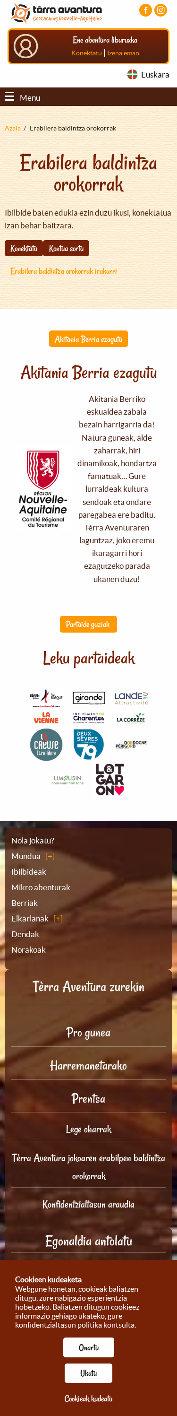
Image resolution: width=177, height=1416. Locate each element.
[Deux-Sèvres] (88, 755)
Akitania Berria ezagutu (88, 339)
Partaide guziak (88, 624)
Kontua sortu (66, 248)
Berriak (24, 902)
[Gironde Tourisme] (88, 699)
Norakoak (28, 949)
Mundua (26, 855)
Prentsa (88, 1098)
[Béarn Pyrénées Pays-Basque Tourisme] (46, 702)
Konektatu (86, 53)
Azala (13, 128)
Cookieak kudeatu (88, 1398)
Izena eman (123, 53)
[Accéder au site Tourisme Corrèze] (131, 718)
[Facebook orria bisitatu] (145, 10)
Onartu (89, 1347)
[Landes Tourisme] (131, 699)
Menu (30, 97)
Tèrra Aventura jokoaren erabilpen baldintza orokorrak (88, 1167)
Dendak (25, 934)
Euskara (155, 74)
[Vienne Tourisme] (46, 722)
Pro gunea (88, 1032)
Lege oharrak (88, 1129)
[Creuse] (46, 755)
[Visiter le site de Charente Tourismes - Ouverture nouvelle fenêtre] (88, 718)
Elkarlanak (30, 918)
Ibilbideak (28, 871)
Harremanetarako (88, 1065)
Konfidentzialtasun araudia (88, 1204)
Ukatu (88, 1373)
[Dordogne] (131, 744)
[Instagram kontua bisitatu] (160, 10)
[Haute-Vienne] (67, 781)
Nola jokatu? (32, 840)
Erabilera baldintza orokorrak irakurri (63, 271)
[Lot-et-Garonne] (109, 792)
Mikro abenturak (40, 887)
